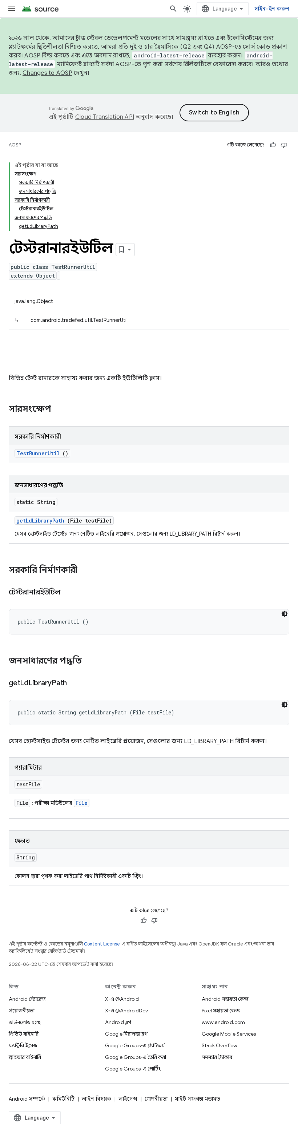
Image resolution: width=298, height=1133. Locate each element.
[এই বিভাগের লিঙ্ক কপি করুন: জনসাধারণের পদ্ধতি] (91, 661)
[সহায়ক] (272, 145)
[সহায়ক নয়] (283, 145)
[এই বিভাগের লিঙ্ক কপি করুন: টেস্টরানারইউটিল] (69, 592)
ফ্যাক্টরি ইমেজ (23, 1045)
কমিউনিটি (63, 1099)
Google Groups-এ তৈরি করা (135, 1057)
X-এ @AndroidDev (126, 1010)
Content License (102, 944)
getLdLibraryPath (40, 520)
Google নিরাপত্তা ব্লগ (126, 1034)
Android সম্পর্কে (27, 1099)
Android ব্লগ (118, 1022)
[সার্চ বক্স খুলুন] (173, 8)
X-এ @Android (122, 999)
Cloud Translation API (104, 117)
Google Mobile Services (229, 1034)
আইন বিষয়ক (96, 1099)
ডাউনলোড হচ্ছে (25, 1022)
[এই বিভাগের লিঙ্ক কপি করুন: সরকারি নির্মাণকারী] (84, 570)
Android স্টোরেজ (27, 999)
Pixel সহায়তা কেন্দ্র (221, 1010)
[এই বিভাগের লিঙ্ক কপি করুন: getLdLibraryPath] (76, 683)
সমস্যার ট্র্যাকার (217, 1057)
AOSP (15, 145)
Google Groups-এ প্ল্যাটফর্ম (135, 1045)
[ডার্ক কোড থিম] (284, 613)
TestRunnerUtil (38, 453)
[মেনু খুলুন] (11, 8)
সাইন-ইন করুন (272, 8)
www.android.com (223, 1022)
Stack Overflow (219, 1045)
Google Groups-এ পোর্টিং (133, 1068)
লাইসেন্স (127, 1099)
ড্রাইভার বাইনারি (25, 1057)
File (82, 802)
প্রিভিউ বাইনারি (24, 1034)
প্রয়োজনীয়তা (22, 1010)
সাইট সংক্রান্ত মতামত (197, 1099)
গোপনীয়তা (156, 1099)
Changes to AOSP (47, 73)
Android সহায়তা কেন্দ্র (225, 999)
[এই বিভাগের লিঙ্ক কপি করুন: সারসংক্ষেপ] (60, 409)
